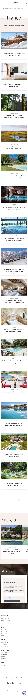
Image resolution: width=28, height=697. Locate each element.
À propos (9, 691)
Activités (3, 665)
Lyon (2, 622)
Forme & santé (4, 646)
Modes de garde (4, 669)
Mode (2, 635)
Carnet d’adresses (5, 642)
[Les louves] (14, 4)
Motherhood (5, 650)
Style (2, 627)
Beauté (3, 639)
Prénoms (3, 656)
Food (2, 671)
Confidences (4, 654)
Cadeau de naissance (6, 629)
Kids (2, 662)
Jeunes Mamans (4, 652)
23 (17, 503)
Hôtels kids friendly (5, 618)
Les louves (14, 683)
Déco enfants (4, 631)
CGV (20, 693)
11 (10, 503)
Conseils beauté (4, 644)
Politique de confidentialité (12, 693)
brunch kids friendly (5, 620)
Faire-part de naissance (6, 633)
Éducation (3, 667)
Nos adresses (5, 615)
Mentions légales (16, 691)
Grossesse (3, 658)
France (14, 18)
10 (25, 500)
